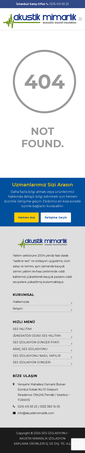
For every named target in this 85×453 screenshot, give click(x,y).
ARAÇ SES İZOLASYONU (30, 349)
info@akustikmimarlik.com (36, 413)
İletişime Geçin (56, 217)
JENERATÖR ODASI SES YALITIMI (37, 336)
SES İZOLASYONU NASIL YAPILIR (37, 356)
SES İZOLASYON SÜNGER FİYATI (36, 342)
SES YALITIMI (22, 329)
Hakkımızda (21, 302)
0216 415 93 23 (59, 4)
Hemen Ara (26, 217)
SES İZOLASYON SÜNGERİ (32, 362)
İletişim (18, 308)
